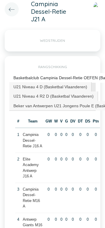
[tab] (50, 86)
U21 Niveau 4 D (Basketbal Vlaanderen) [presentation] (50, 86)
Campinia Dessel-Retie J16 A (32, 140)
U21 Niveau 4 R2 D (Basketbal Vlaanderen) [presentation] (53, 96)
